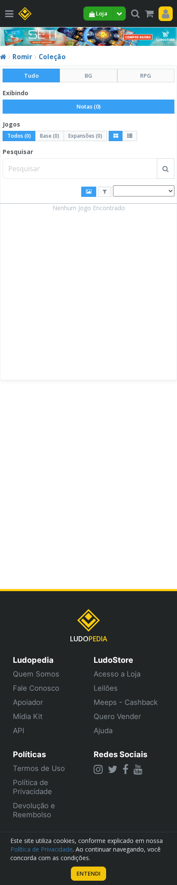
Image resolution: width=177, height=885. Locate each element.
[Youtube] (138, 769)
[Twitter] (112, 769)
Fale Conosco (36, 688)
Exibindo (15, 93)
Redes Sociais (120, 754)
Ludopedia (33, 660)
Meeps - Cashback (126, 702)
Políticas (29, 754)
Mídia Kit (28, 716)
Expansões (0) (85, 135)
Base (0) (49, 135)
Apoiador (28, 702)
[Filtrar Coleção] (104, 192)
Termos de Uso (39, 768)
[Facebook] (125, 769)
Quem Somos (36, 674)
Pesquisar (18, 152)
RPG (145, 75)
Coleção (52, 56)
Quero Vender (117, 716)
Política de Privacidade (32, 787)
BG (88, 75)
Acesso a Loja (117, 674)
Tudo (31, 75)
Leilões (106, 688)
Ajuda (103, 730)
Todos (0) (19, 135)
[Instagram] (98, 769)
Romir (22, 56)
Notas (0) (88, 106)
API (18, 730)
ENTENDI (88, 873)
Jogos (11, 124)
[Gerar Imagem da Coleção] (88, 192)
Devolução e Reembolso (34, 810)
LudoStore (113, 660)
